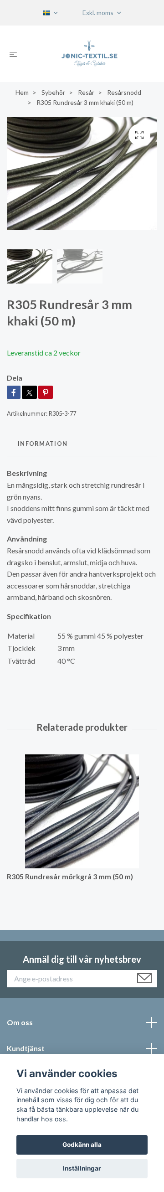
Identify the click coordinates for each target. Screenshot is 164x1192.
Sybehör (53, 92)
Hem (22, 92)
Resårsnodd (124, 92)
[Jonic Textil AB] (89, 54)
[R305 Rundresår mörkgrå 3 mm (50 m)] (82, 811)
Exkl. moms (98, 12)
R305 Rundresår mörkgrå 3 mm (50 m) (70, 876)
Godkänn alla (82, 1144)
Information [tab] (42, 443)
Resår (86, 92)
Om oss (20, 1022)
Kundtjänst (26, 1048)
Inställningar (82, 1168)
